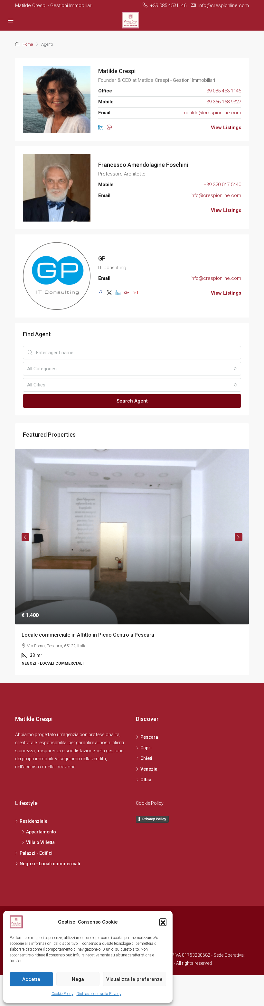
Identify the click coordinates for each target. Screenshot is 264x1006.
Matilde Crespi (117, 71)
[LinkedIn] (102, 127)
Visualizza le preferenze (134, 979)
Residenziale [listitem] (33, 821)
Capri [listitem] (146, 747)
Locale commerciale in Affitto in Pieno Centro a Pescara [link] (88, 635)
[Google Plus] (128, 293)
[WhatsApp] (110, 127)
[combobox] (132, 368)
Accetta (31, 979)
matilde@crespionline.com (212, 113)
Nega (78, 979)
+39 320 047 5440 (222, 184)
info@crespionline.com (216, 195)
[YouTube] (136, 293)
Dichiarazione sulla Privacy (99, 994)
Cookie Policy (62, 994)
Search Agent (132, 401)
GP (102, 258)
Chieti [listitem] (146, 758)
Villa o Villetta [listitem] (40, 842)
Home (28, 44)
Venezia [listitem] (148, 769)
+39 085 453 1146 (222, 91)
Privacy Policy (154, 819)
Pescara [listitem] (149, 737)
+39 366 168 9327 (222, 102)
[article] (132, 562)
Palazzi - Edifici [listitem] (36, 853)
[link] (132, 536)
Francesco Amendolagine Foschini (143, 164)
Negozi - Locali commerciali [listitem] (50, 863)
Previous (25, 537)
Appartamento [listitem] (41, 831)
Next (238, 537)
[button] (163, 922)
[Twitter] (111, 293)
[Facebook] (102, 293)
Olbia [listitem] (145, 779)
